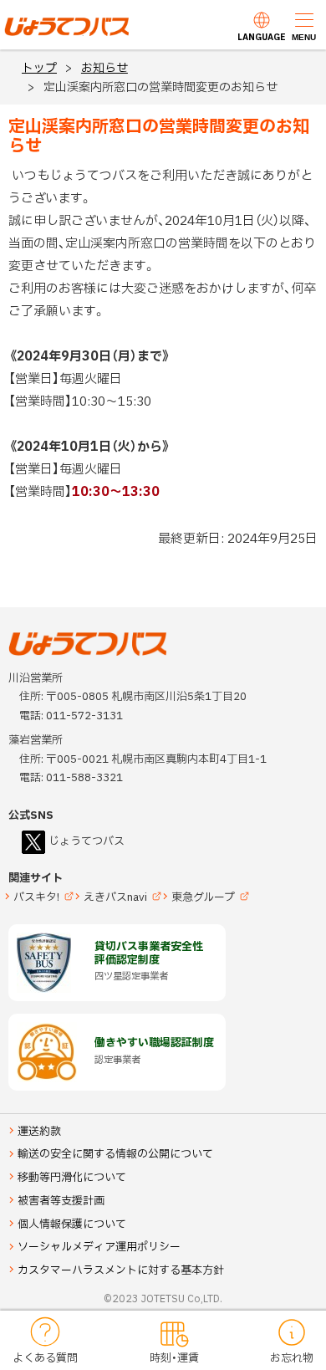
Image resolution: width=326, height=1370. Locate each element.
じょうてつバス (51, 34)
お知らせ (104, 68)
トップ (39, 68)
